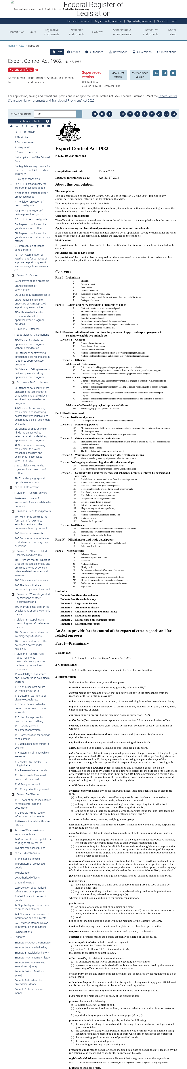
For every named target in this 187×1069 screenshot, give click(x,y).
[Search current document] (174, 114)
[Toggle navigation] (47, 121)
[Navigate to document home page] (11, 126)
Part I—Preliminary (24, 131)
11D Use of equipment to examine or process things (29, 719)
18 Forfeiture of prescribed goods (30, 865)
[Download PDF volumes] (102, 114)
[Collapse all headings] (48, 126)
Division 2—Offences (28, 329)
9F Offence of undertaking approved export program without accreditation (29, 344)
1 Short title (21, 137)
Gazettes (98, 32)
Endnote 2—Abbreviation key (31, 947)
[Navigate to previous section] (137, 114)
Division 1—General (27, 275)
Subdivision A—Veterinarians (33, 334)
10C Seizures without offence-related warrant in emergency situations (32, 542)
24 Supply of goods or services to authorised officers (32, 907)
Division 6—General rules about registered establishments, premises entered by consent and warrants (31, 661)
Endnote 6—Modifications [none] (29, 973)
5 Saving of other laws (27, 178)
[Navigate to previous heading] (22, 126)
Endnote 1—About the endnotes (33, 942)
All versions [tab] (144, 52)
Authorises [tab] (96, 52)
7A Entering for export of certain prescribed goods (29, 212)
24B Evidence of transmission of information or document (31, 925)
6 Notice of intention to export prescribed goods (31, 194)
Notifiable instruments (77, 32)
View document (21, 114)
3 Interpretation (24, 147)
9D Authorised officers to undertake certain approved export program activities (30, 303)
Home (11, 45)
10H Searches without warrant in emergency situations (32, 634)
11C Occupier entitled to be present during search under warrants (31, 708)
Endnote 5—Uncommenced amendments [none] (30, 964)
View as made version (140, 75)
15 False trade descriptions (30, 847)
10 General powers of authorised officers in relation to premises (33, 502)
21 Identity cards (24, 882)
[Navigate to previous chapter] (130, 114)
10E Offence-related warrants (31, 580)
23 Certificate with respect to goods (31, 898)
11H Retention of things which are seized (32, 754)
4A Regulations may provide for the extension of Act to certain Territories (32, 170)
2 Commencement (25, 142)
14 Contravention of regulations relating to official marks (33, 841)
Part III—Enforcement (26, 487)
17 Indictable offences (27, 858)
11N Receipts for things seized (32, 789)
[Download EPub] (95, 114)
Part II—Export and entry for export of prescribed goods (30, 185)
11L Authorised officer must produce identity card (30, 777)
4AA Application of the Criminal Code (32, 159)
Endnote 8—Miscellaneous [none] (29, 991)
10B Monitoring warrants (29, 533)
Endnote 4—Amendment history (33, 957)
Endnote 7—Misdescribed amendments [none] (29, 982)
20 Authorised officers (27, 877)
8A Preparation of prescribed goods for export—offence (31, 226)
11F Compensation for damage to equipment (32, 737)
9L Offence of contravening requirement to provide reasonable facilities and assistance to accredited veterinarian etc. (30, 453)
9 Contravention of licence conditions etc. (29, 247)
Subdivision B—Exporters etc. (33, 382)
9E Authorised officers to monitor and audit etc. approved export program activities (29, 318)
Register (108, 21)
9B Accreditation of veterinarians (26, 287)
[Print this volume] (166, 114)
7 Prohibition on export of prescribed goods (29, 203)
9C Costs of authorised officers (32, 294)
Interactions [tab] (168, 52)
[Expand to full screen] (159, 114)
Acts (33, 32)
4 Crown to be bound (26, 152)
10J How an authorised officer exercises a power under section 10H (32, 645)
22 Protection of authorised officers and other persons (30, 889)
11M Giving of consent (27, 784)
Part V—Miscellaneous (27, 853)
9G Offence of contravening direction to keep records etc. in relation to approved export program (32, 359)
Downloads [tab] (120, 52)
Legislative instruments (51, 32)
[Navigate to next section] (145, 114)
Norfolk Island (172, 32)
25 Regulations (23, 931)
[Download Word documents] (109, 114)
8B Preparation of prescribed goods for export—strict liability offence (32, 237)
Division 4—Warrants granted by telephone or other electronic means (33, 598)
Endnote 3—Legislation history (32, 952)
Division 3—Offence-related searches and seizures (32, 553)
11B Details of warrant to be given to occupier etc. (30, 697)
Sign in (139, 21)
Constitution (16, 32)
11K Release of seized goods (31, 770)
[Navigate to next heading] (26, 126)
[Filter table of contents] (37, 126)
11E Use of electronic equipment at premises (28, 728)
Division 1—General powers (32, 492)
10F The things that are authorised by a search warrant (32, 587)
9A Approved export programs (32, 280)
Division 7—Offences (28, 794)
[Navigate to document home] (123, 114)
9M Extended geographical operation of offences (30, 480)
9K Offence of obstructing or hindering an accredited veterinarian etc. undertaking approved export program (31, 434)
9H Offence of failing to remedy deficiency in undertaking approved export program (32, 373)
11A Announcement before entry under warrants (30, 688)
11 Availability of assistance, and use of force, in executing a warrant (32, 678)
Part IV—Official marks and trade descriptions (29, 832)
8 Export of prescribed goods (31, 219)
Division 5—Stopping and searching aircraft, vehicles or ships (33, 623)
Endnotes (19, 936)
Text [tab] (59, 52)
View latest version (118, 75)
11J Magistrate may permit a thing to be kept (31, 763)
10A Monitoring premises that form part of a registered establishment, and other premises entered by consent (31, 522)
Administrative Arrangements (122, 32)
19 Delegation (22, 872)
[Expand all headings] (43, 126)
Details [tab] (75, 52)
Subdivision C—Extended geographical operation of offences (31, 469)
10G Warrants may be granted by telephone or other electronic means (32, 610)
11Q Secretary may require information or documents (30, 814)
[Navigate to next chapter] (152, 114)
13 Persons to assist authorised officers (33, 823)
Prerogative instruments (151, 32)
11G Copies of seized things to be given (32, 745)
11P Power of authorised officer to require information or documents (33, 804)
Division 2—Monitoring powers (34, 511)
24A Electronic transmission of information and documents (32, 916)
